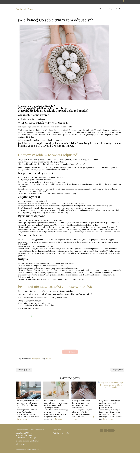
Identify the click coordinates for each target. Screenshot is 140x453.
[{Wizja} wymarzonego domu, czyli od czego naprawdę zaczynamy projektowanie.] (83, 390)
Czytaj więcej (22, 419)
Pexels (48, 359)
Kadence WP (38, 449)
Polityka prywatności (61, 433)
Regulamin (57, 430)
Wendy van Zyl (37, 359)
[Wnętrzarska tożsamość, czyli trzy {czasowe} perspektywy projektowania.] (111, 390)
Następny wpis (117, 370)
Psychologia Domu (24, 9)
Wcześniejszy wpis (24, 370)
